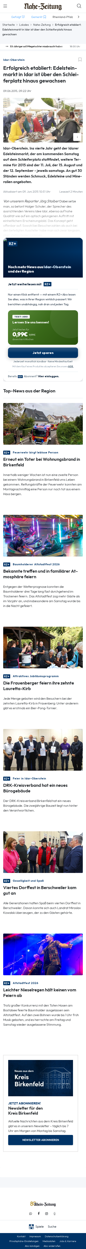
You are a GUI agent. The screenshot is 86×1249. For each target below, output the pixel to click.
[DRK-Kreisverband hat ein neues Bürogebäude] (43, 749)
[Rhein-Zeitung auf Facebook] (39, 1214)
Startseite (8, 25)
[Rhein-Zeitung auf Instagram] (47, 1214)
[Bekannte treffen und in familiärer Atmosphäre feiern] (43, 535)
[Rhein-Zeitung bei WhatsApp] (31, 1214)
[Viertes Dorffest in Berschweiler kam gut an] (43, 852)
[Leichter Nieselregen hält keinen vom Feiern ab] (43, 954)
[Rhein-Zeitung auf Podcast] (55, 1214)
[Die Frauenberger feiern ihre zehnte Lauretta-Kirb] (43, 647)
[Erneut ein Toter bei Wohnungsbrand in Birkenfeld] (43, 423)
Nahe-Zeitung (42, 25)
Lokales (24, 25)
